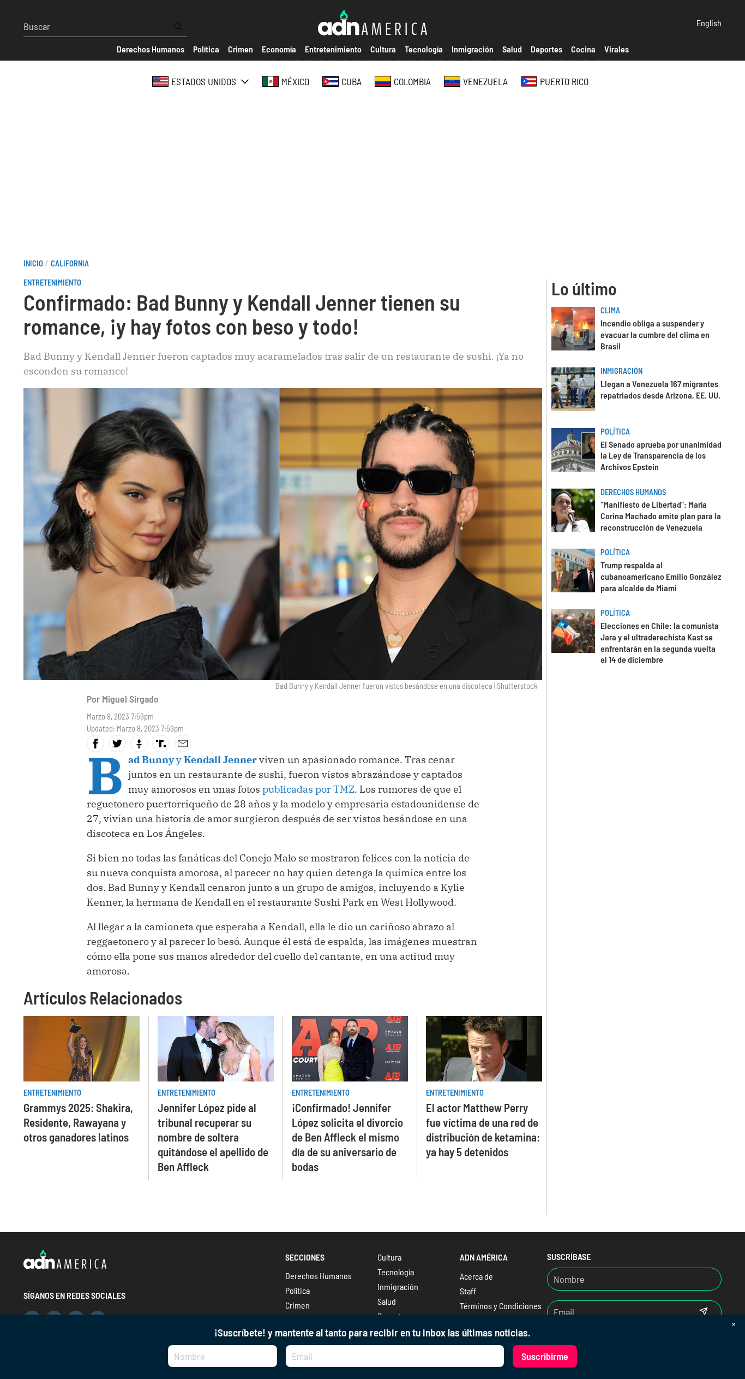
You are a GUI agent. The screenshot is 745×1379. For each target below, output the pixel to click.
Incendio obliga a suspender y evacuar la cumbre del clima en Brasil (655, 334)
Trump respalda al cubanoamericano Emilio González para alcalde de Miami (661, 576)
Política (615, 431)
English (709, 22)
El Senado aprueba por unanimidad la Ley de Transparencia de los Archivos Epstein (661, 455)
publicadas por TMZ (307, 789)
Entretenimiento (52, 282)
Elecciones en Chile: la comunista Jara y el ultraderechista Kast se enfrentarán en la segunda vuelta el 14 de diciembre (659, 642)
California (70, 263)
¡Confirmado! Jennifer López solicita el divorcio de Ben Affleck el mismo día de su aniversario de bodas (347, 1137)
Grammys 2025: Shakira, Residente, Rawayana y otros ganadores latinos (78, 1122)
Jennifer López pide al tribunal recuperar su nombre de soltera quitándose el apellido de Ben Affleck (213, 1137)
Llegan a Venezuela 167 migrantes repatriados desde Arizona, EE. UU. (660, 389)
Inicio (33, 263)
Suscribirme (544, 1356)
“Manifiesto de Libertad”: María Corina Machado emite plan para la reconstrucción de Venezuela (660, 515)
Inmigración (621, 371)
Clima (610, 310)
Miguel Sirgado (130, 699)
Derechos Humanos (633, 492)
